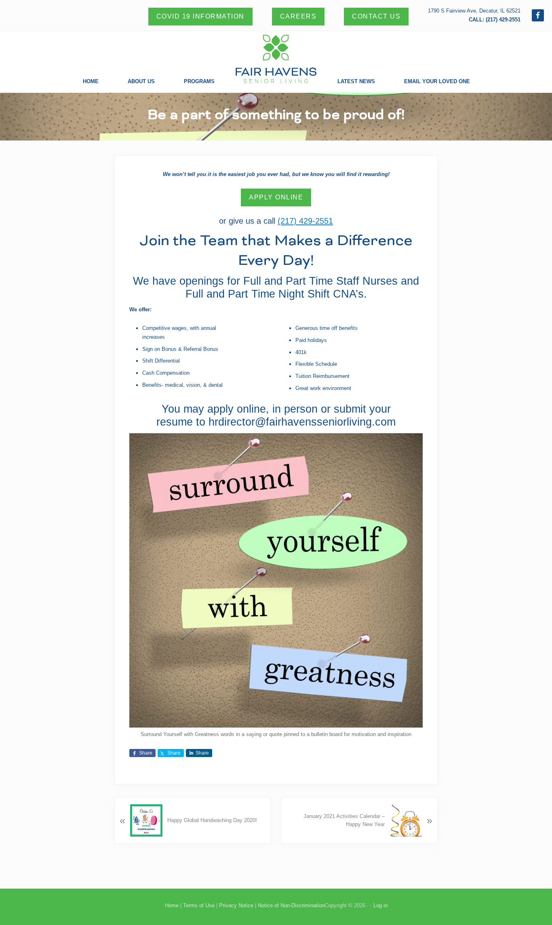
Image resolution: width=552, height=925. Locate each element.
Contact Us (376, 16)
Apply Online (276, 197)
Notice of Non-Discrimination (291, 905)
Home (172, 905)
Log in (380, 905)
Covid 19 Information (200, 16)
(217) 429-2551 (305, 220)
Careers (298, 16)
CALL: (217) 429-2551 (494, 20)
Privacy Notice (236, 905)
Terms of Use (199, 905)
